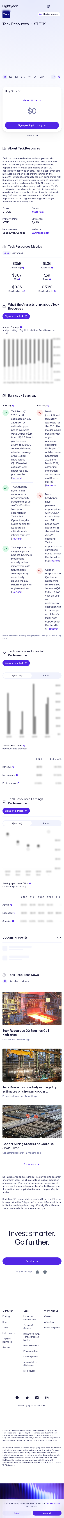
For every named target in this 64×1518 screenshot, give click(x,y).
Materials (37, 211)
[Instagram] (47, 1398)
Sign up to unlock (14, 316)
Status (6, 1347)
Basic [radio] (6, 253)
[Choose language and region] (48, 6)
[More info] (59, 937)
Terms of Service (28, 1327)
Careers (48, 1316)
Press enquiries (52, 1327)
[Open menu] (59, 6)
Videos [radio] (25, 981)
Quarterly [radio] (17, 675)
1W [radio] (10, 77)
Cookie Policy (53, 1503)
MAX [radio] (42, 77)
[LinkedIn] (37, 1398)
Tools (5, 1327)
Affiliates (49, 1322)
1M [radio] (16, 77)
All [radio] (5, 981)
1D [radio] (5, 77)
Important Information (29, 1318)
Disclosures (29, 1370)
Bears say (42, 405)
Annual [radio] (46, 675)
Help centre (8, 1333)
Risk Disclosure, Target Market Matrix (31, 1336)
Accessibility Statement (30, 1364)
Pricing (6, 1316)
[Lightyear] (10, 6)
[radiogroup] (24, 77)
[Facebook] (17, 1398)
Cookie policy (30, 1356)
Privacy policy (30, 1351)
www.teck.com (40, 232)
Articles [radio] (14, 981)
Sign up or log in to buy (30, 125)
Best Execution (31, 1345)
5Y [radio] (35, 77)
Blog (4, 1322)
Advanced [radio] (17, 253)
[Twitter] (27, 1398)
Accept (47, 1513)
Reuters (16, 478)
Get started (32, 1261)
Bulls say (6, 405)
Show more (30, 1164)
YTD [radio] (23, 77)
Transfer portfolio (7, 1340)
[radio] (53, 77)
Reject (17, 1513)
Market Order (30, 100)
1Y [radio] (30, 77)
